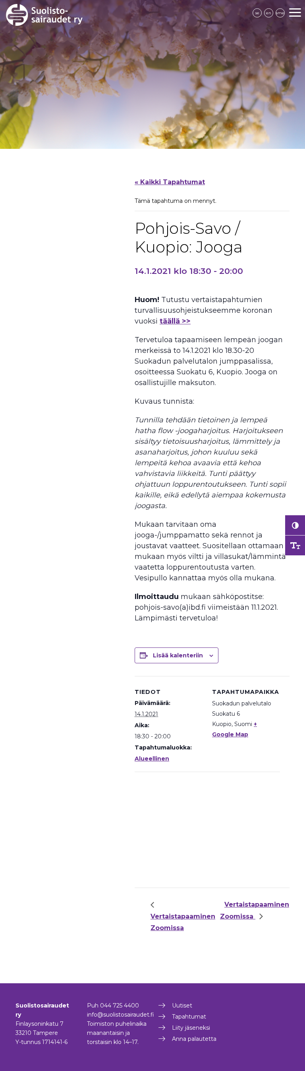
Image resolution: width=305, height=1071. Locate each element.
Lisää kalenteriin (178, 655)
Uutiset (182, 1005)
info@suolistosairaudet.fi (120, 1014)
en (268, 12)
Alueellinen (152, 758)
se (257, 12)
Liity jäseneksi (191, 1027)
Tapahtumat (189, 1016)
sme (280, 12)
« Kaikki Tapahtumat (170, 182)
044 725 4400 (119, 1005)
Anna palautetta (194, 1038)
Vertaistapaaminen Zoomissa (183, 922)
